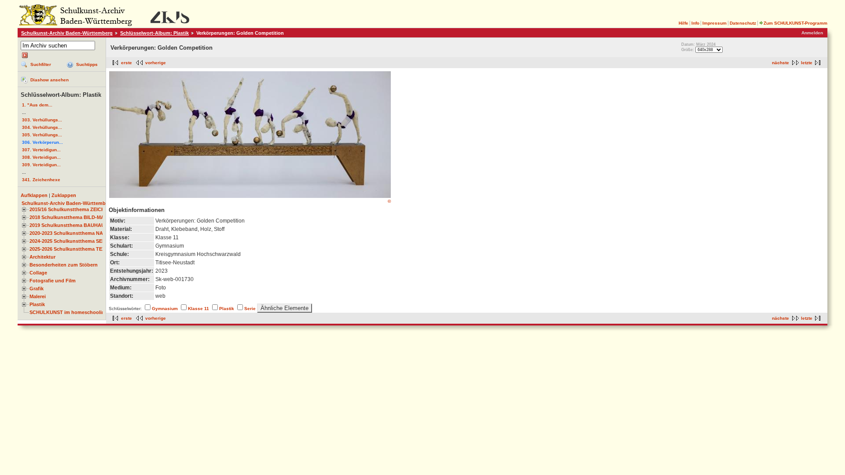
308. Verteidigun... (41, 157)
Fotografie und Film (52, 280)
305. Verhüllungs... (42, 134)
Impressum (714, 23)
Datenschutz (743, 23)
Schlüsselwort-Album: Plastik (154, 33)
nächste (780, 62)
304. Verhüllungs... (42, 127)
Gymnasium (165, 308)
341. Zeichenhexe (41, 179)
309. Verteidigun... (41, 164)
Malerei (37, 296)
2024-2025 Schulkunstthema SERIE (69, 241)
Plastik (37, 304)
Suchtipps (87, 64)
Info (695, 23)
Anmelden (812, 32)
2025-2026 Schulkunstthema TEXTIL (71, 249)
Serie (250, 308)
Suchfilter (40, 64)
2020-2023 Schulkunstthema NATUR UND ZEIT (82, 233)
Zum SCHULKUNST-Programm (795, 23)
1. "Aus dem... (37, 104)
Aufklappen (34, 195)
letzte (806, 62)
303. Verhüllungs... (42, 119)
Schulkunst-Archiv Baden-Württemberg (67, 33)
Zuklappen (63, 195)
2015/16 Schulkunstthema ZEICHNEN (72, 209)
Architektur (42, 256)
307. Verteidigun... (41, 149)
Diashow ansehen (49, 79)
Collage (38, 272)
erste (126, 62)
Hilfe (683, 23)
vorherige (155, 62)
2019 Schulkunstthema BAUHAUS (68, 225)
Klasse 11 (198, 308)
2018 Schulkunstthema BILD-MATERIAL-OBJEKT (86, 217)
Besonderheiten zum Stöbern (63, 264)
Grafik (36, 288)
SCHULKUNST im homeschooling (68, 312)
